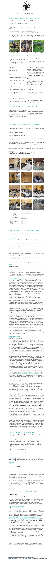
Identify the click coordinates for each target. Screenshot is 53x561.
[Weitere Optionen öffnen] (35, 13)
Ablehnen (44, 558)
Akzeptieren (40, 558)
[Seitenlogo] (26, 6)
